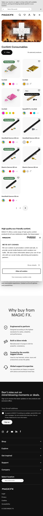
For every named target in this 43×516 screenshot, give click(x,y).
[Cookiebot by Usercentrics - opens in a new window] (27, 237)
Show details (32, 265)
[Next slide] (38, 97)
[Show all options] (17, 84)
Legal (3, 494)
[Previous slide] (25, 97)
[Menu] (39, 15)
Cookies (4, 500)
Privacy (4, 497)
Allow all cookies (21, 271)
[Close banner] (40, 237)
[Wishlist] (24, 15)
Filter (8, 52)
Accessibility (6, 504)
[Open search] (20, 15)
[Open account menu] (29, 15)
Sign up (7, 422)
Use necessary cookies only (21, 277)
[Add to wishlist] (18, 61)
